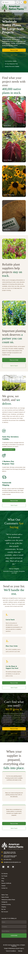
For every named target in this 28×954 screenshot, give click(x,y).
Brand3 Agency (20, 948)
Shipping (3, 907)
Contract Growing (6, 904)
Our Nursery (4, 873)
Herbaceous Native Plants (8, 899)
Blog (2, 881)
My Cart (3, 909)
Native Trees (4, 894)
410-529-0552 (7, 859)
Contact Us (4, 888)
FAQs (2, 878)
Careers (3, 885)
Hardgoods (4, 902)
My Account (4, 911)
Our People (4, 876)
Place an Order (14, 50)
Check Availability (9, 449)
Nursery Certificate (6, 883)
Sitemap (20, 951)
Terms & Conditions (11, 951)
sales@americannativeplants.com (12, 862)
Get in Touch (14, 55)
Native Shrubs (5, 897)
